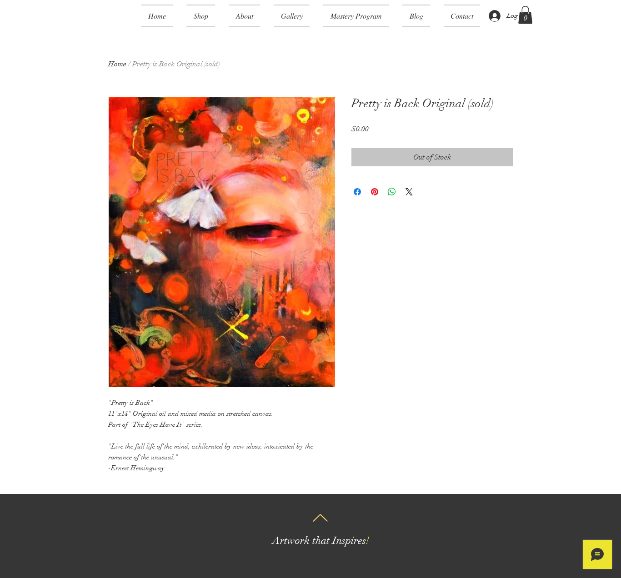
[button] (201, 16)
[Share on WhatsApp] (391, 191)
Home (117, 64)
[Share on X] (409, 191)
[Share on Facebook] (357, 191)
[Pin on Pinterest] (374, 191)
